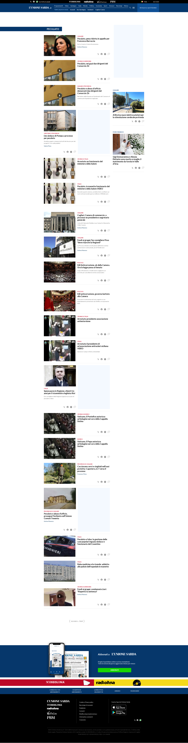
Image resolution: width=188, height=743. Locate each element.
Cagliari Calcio (100, 9)
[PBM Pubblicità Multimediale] (112, 2)
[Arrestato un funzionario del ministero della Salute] (59, 168)
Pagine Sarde (135, 691)
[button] (98, 54)
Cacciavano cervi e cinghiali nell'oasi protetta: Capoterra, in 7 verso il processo (93, 468)
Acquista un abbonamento (77, 691)
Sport (105, 6)
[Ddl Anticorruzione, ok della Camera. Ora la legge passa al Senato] (59, 272)
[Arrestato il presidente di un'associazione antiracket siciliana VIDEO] (59, 350)
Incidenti (90, 9)
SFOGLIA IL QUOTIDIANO (148, 8)
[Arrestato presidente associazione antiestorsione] (59, 325)
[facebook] (34, 2)
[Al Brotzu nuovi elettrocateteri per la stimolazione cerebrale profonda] (128, 102)
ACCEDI (156, 2)
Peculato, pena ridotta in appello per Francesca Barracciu (93, 39)
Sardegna (73, 6)
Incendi (72, 9)
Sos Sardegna (81, 9)
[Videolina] (74, 2)
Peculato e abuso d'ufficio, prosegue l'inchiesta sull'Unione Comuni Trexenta (58, 516)
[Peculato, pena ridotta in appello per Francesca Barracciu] (59, 45)
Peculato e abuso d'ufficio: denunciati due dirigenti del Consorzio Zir (89, 90)
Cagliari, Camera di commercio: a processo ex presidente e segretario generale (93, 217)
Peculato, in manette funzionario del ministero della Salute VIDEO (93, 187)
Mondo (85, 6)
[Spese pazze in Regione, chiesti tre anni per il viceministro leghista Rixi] (60, 376)
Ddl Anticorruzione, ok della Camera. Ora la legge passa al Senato (93, 266)
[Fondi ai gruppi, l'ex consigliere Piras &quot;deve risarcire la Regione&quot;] (59, 247)
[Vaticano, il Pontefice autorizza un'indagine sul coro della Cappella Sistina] (59, 423)
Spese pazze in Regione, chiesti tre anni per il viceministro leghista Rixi (59, 392)
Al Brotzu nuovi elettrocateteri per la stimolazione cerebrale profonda (128, 116)
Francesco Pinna (82, 474)
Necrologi (119, 6)
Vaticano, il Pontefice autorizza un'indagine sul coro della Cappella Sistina (92, 418)
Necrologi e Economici (86, 705)
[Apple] (126, 707)
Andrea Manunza (82, 47)
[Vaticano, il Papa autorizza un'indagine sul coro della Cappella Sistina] (59, 448)
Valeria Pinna (47, 146)
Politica (91, 6)
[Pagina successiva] (70, 621)
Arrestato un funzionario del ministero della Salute (90, 162)
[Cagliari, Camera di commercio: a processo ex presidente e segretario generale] (59, 222)
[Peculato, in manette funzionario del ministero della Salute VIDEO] (59, 193)
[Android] (126, 712)
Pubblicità (82, 708)
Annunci (111, 6)
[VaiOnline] (102, 2)
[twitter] (31, 2)
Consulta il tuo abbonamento (55, 691)
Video (67, 6)
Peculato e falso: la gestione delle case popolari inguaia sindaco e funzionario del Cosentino (92, 541)
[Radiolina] (88, 2)
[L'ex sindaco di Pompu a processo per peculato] (60, 120)
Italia (79, 6)
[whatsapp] (37, 2)
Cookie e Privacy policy (86, 702)
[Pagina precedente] (84, 621)
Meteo (126, 6)
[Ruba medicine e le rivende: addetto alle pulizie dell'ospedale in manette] (59, 571)
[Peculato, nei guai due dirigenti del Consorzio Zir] (59, 70)
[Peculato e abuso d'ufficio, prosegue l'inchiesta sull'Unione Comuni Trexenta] (60, 498)
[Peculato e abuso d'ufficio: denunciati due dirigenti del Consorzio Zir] (59, 95)
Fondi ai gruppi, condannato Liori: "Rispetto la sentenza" (92, 590)
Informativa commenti (86, 717)
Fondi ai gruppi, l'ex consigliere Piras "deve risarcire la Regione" (93, 241)
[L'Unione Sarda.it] (40, 8)
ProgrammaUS (58, 6)
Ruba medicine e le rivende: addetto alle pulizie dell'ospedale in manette (93, 565)
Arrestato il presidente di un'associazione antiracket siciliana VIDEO (92, 346)
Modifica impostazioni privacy (88, 714)
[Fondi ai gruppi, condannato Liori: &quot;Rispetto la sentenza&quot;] (59, 596)
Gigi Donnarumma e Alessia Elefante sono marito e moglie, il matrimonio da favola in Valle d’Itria (127, 160)
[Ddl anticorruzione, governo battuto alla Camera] (59, 300)
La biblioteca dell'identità (98, 691)
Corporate (82, 720)
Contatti (82, 711)
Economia (99, 6)
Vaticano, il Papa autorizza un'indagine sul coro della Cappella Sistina (92, 443)
